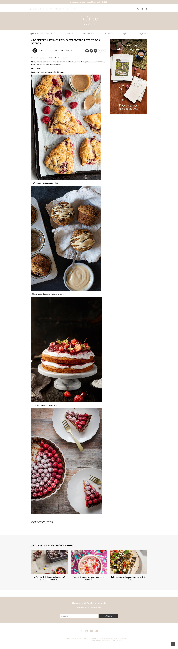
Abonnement (44, 9)
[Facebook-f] (81, 631)
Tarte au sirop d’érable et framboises (44, 405)
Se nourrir (68, 33)
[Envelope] (96, 631)
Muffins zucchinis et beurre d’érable (44, 183)
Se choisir (108, 33)
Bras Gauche (125, 638)
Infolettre (66, 9)
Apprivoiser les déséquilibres (42, 33)
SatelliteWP (117, 640)
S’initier (126, 33)
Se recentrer (89, 33)
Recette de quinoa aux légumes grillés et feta (129, 578)
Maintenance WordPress (100, 640)
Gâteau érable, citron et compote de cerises (47, 294)
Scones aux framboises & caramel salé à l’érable (47, 72)
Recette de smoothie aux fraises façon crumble (89, 578)
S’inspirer (144, 33)
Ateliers (51, 9)
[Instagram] (86, 631)
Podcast (73, 9)
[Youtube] (91, 631)
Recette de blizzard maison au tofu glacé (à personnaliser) (50, 578)
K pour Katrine (62, 58)
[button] (146, 9)
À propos (36, 9)
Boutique (58, 9)
